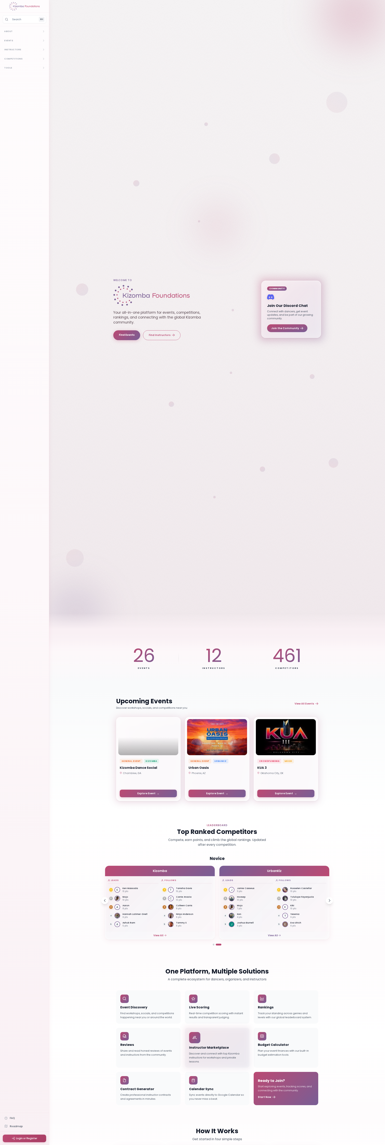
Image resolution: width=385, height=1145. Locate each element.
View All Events (304, 703)
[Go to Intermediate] (218, 944)
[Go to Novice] (214, 944)
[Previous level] (104, 900)
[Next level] (329, 900)
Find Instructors (159, 335)
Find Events (127, 335)
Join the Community (285, 328)
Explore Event (148, 793)
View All (158, 935)
